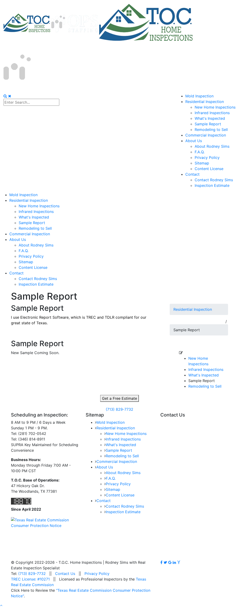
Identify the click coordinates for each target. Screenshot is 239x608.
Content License (120, 495)
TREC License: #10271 (30, 579)
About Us (104, 467)
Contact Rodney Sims (125, 506)
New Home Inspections (126, 433)
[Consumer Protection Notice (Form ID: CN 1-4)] (45, 522)
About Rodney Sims (123, 472)
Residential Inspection (192, 309)
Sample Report (119, 450)
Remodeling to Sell (204, 386)
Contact (103, 500)
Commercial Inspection (116, 461)
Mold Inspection (110, 422)
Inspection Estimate (123, 511)
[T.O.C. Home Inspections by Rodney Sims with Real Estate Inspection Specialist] (51, 22)
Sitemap (113, 489)
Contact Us (65, 573)
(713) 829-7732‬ (119, 409)
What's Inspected (203, 375)
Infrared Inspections (205, 369)
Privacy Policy (118, 484)
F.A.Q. (111, 478)
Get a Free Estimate (119, 398)
